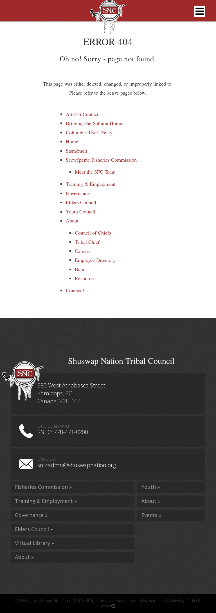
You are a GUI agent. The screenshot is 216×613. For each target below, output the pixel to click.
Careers (82, 251)
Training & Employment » (46, 501)
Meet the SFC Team (95, 171)
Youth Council (80, 211)
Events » (151, 515)
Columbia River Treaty (89, 132)
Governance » (31, 515)
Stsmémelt (76, 150)
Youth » (150, 486)
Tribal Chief (87, 241)
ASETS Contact (82, 114)
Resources (85, 278)
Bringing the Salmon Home (94, 123)
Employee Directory (95, 260)
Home (72, 141)
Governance (78, 193)
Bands (81, 269)
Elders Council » (34, 529)
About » (24, 557)
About (72, 220)
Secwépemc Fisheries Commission (101, 159)
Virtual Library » (34, 543)
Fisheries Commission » (43, 486)
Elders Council (81, 202)
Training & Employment (91, 183)
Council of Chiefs (93, 232)
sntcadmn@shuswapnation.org (76, 465)
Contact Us (77, 290)
